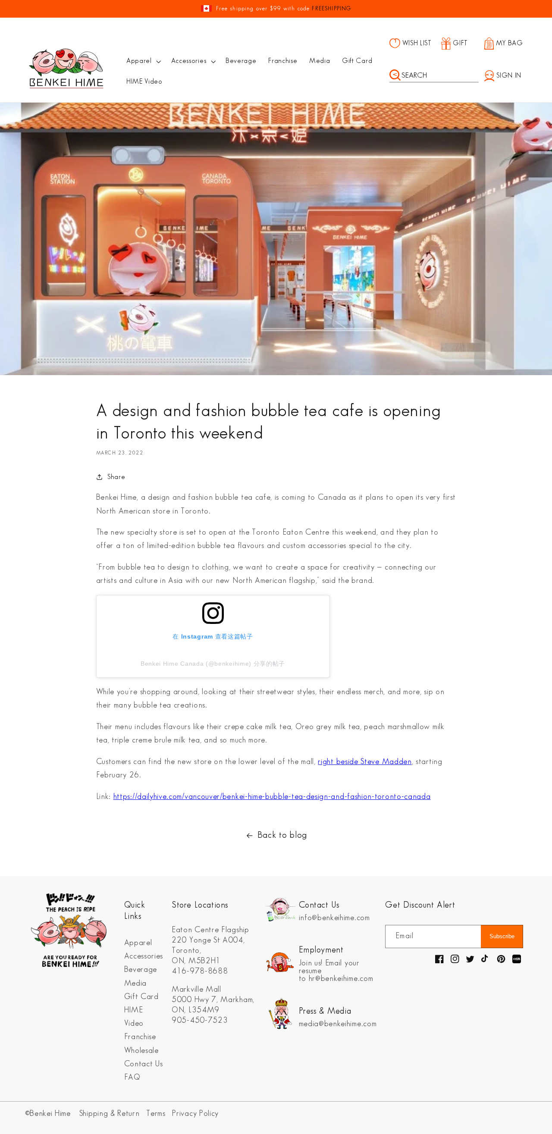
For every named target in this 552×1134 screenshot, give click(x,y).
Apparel (138, 942)
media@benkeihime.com (338, 1023)
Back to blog (282, 835)
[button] (142, 61)
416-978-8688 (200, 971)
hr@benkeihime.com (341, 978)
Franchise (140, 1036)
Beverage (140, 969)
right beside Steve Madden (364, 761)
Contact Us (143, 1064)
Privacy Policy (195, 1113)
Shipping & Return (109, 1113)
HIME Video (134, 1016)
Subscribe (501, 936)
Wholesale (141, 1050)
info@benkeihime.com (334, 917)
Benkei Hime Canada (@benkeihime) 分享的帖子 (213, 663)
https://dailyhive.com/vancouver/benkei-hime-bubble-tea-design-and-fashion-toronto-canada (272, 796)
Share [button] (116, 477)
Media (135, 983)
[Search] (395, 75)
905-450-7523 (200, 1020)
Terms (155, 1113)
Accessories (143, 956)
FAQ (132, 1077)
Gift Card (141, 996)
